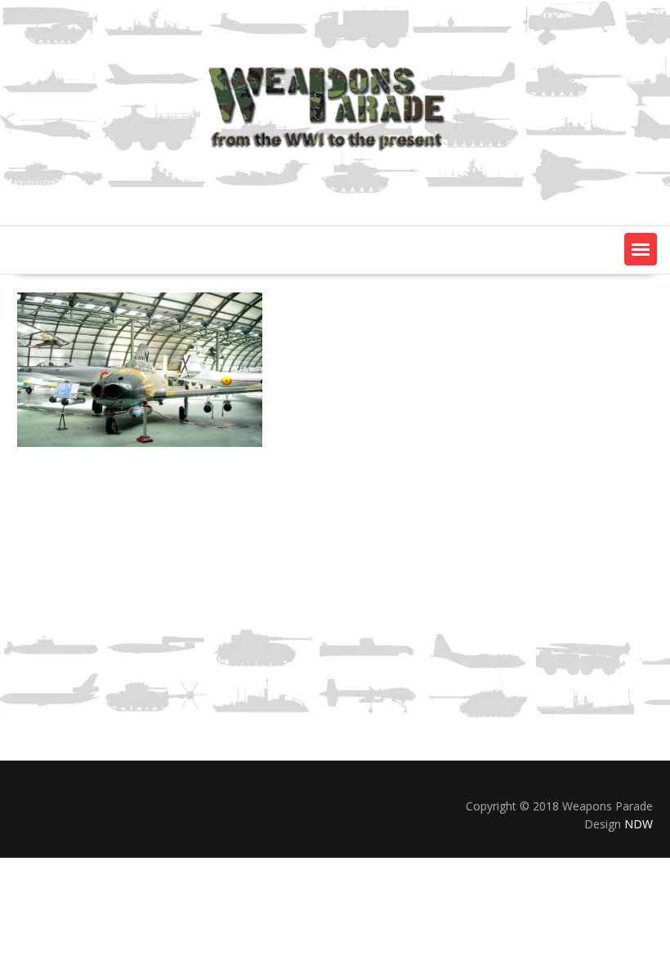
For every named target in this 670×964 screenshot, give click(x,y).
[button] (640, 249)
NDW (638, 824)
